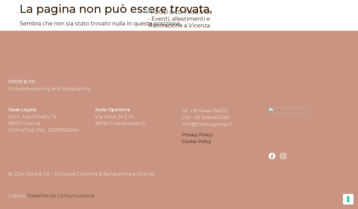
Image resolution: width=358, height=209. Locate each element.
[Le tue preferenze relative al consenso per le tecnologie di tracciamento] (348, 199)
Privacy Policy (197, 134)
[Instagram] (283, 156)
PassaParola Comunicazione (60, 195)
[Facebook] (271, 156)
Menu (341, 19)
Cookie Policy (196, 141)
